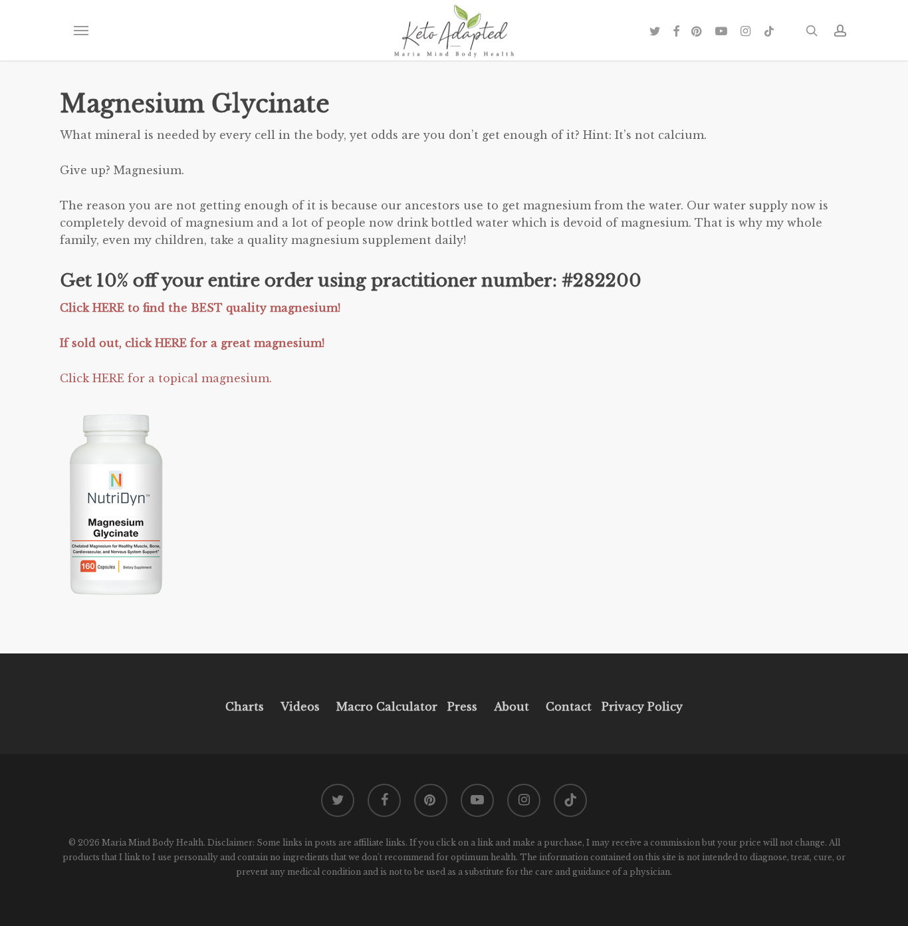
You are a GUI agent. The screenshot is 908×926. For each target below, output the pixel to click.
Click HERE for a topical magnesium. (166, 378)
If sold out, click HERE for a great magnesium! (194, 343)
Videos (300, 706)
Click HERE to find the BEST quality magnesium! (202, 307)
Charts (244, 706)
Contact (569, 706)
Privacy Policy (640, 706)
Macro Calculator (386, 706)
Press (462, 706)
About (511, 706)
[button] (80, 30)
